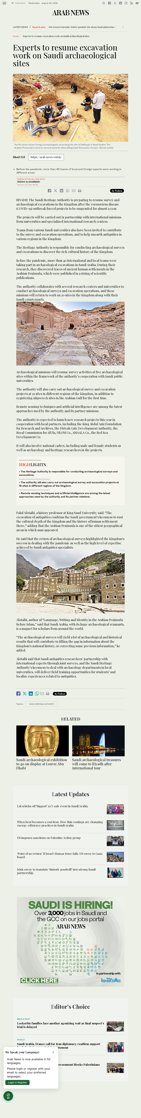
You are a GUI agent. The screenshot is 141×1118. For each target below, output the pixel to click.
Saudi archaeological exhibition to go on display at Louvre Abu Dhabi (41, 763)
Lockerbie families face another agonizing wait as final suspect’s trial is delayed (60, 1025)
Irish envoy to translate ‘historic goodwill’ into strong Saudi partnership (81, 27)
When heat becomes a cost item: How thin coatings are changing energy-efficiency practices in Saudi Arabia (60, 823)
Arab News (20, 3)
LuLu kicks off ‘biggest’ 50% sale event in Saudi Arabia (52, 806)
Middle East (23, 1019)
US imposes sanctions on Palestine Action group (48, 838)
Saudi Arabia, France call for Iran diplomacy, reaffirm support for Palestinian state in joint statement (58, 1045)
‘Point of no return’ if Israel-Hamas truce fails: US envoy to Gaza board (59, 855)
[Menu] (4, 3)
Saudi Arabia (38, 27)
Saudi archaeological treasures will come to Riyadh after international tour (96, 763)
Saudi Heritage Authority (41, 704)
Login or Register (17, 1082)
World (21, 1039)
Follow (118, 190)
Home (16, 36)
